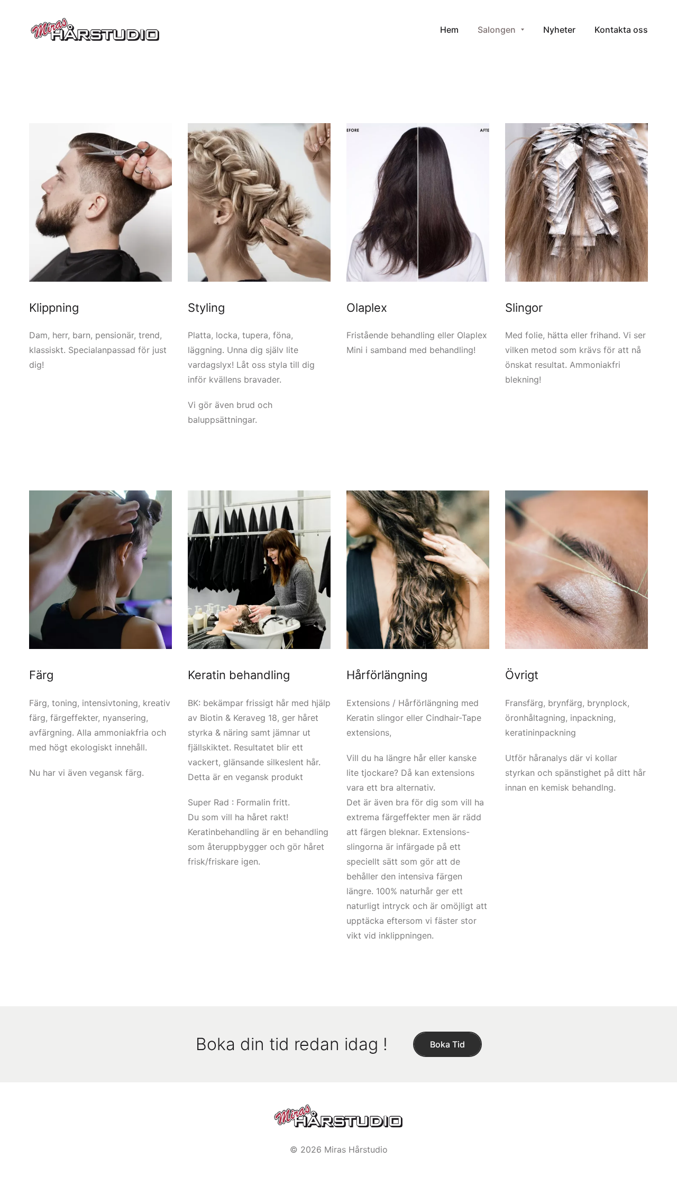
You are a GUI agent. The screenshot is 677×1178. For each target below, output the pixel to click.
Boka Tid (447, 1044)
